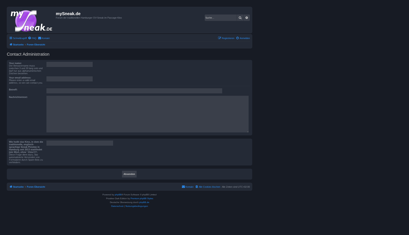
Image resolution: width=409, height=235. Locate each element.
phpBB (118, 194)
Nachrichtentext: (18, 97)
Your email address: (20, 77)
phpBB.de (144, 202)
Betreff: (13, 89)
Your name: (15, 63)
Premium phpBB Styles (142, 198)
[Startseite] (32, 20)
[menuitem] (32, 38)
